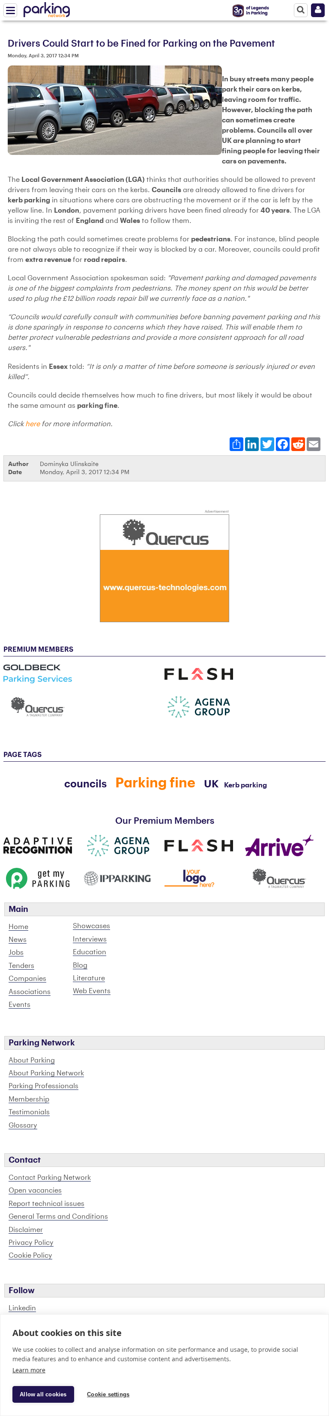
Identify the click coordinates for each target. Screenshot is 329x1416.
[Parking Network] (47, 8)
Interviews (90, 939)
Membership (29, 1099)
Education (89, 952)
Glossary (23, 1125)
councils (85, 784)
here (32, 424)
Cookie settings (108, 1394)
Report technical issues (46, 1203)
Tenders (21, 965)
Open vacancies (35, 1190)
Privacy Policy (31, 1242)
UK (211, 784)
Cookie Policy (30, 1255)
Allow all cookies (43, 1394)
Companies (27, 978)
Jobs (16, 952)
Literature (89, 978)
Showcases (91, 926)
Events (19, 1004)
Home (18, 926)
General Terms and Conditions (58, 1216)
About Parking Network (46, 1073)
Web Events (92, 991)
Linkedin (22, 1308)
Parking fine (155, 783)
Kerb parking (245, 785)
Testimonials (29, 1112)
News (18, 939)
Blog (80, 965)
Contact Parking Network (50, 1177)
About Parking (32, 1060)
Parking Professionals (43, 1086)
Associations (30, 992)
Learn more (28, 1370)
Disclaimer (26, 1229)
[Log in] (318, 10)
